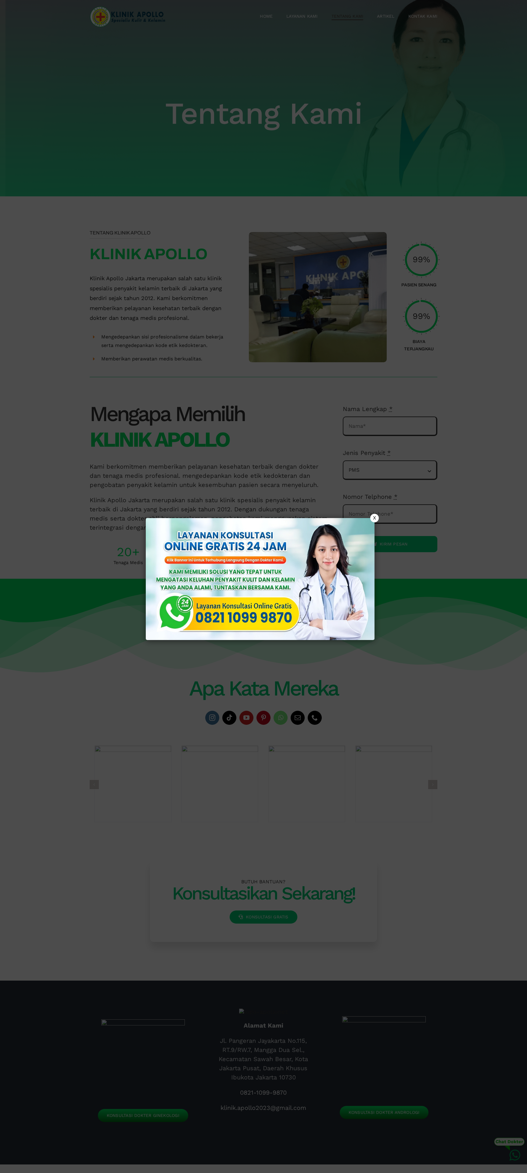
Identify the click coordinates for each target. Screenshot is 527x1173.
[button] (263, 586)
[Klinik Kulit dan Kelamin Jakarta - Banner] (260, 579)
